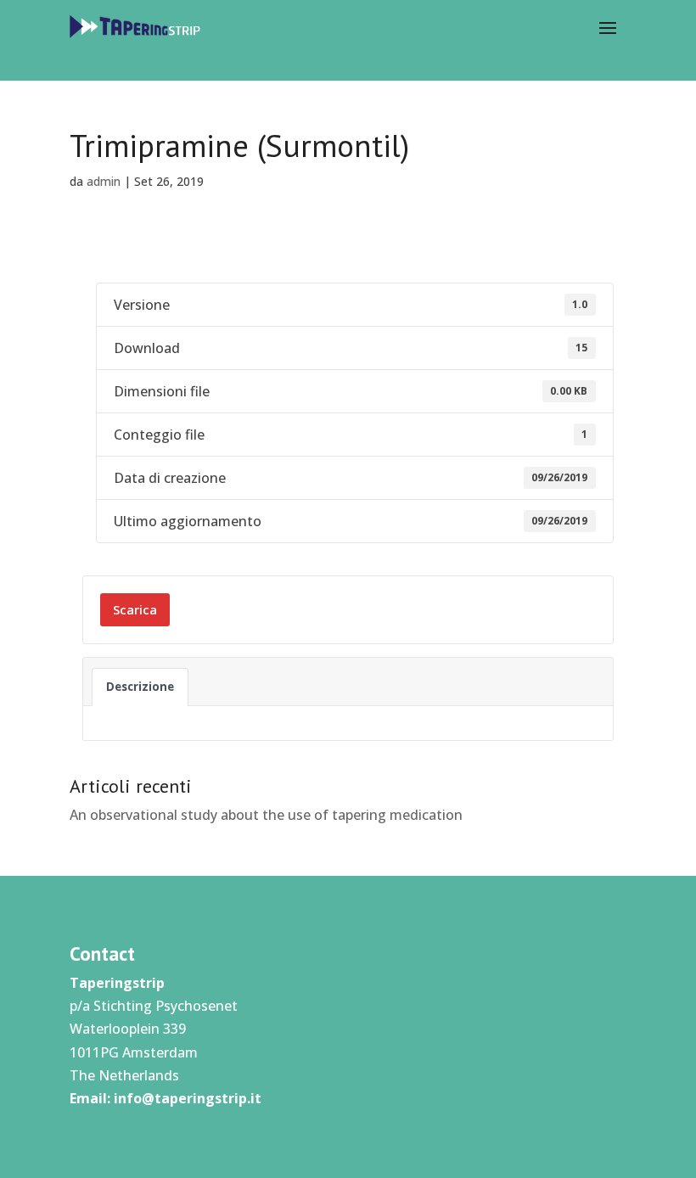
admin (104, 181)
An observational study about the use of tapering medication (266, 814)
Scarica (135, 609)
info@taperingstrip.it (187, 1098)
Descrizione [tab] (140, 686)
